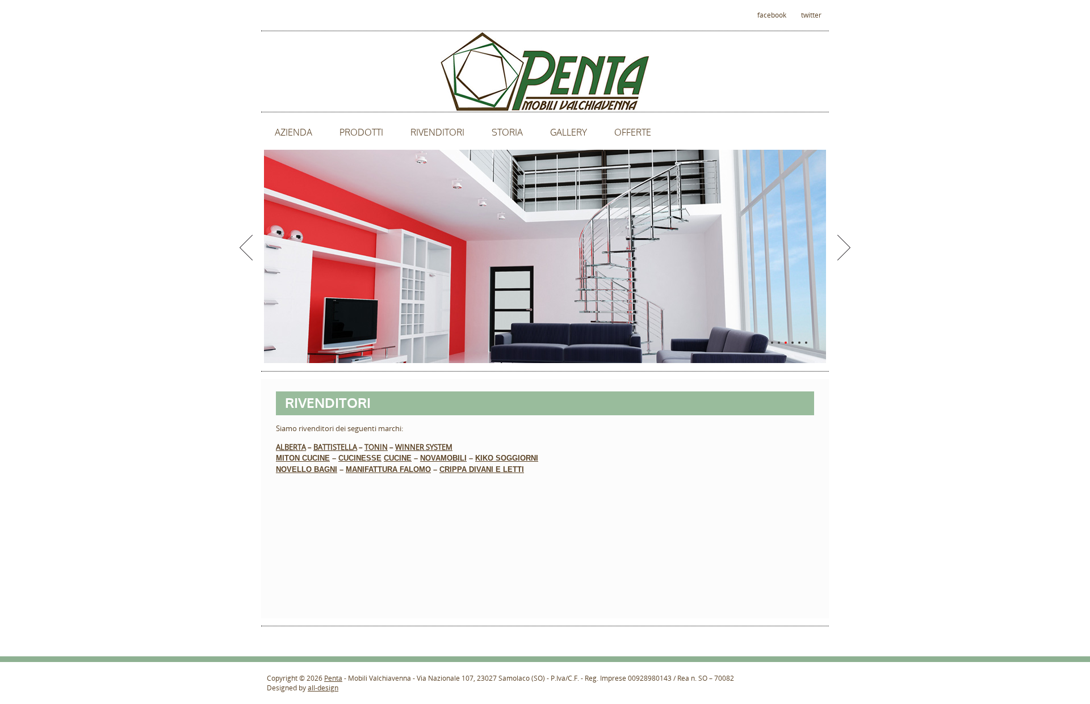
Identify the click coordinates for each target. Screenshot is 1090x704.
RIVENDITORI (437, 133)
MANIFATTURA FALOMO (388, 469)
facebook (771, 15)
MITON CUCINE (303, 458)
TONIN (376, 447)
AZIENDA (293, 133)
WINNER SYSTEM (423, 447)
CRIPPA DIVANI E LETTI (481, 469)
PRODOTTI (361, 133)
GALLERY (568, 133)
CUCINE (398, 458)
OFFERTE (632, 133)
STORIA (507, 133)
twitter (811, 15)
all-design (323, 688)
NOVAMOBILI (443, 458)
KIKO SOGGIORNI (506, 458)
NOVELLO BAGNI (306, 469)
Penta (333, 678)
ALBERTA (291, 447)
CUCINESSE (360, 458)
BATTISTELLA (335, 447)
